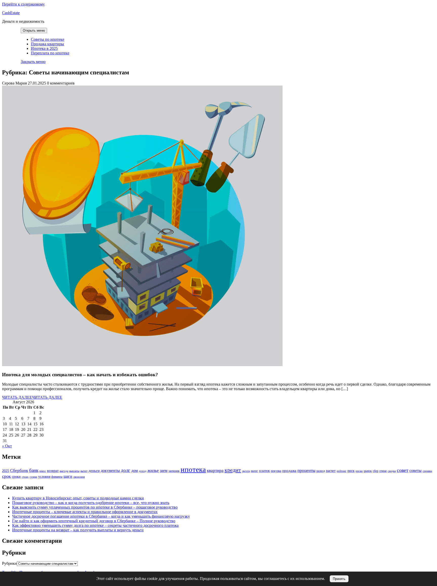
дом (134, 470)
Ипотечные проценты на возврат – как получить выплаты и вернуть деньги (78, 530)
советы (415, 470)
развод (320, 471)
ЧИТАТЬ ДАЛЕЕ (32, 397)
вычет (84, 471)
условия (44, 476)
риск (351, 471)
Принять (339, 579)
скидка (392, 471)
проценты (306, 470)
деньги (94, 471)
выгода (64, 471)
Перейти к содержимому (23, 4)
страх (25, 476)
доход (142, 471)
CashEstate (11, 13)
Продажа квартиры (47, 44)
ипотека (193, 469)
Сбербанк (19, 470)
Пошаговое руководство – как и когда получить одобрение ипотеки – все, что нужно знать (90, 502)
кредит (233, 470)
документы (110, 470)
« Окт (7, 446)
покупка (276, 471)
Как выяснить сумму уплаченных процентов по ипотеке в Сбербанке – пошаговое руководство (95, 507)
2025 (5, 471)
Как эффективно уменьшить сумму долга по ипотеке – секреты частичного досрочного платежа (95, 525)
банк (33, 470)
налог (254, 471)
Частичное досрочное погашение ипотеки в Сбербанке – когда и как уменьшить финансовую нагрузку (101, 516)
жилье (153, 470)
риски (359, 471)
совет (402, 470)
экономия (79, 476)
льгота (246, 471)
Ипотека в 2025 (44, 48)
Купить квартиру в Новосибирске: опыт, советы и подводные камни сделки (78, 498)
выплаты (74, 471)
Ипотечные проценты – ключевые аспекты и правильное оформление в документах (85, 512)
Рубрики (9, 563)
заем (163, 470)
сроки (16, 476)
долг (125, 470)
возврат (53, 471)
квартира (215, 470)
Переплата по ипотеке (50, 53)
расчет (331, 471)
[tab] (34, 30)
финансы (56, 476)
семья (383, 471)
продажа (289, 471)
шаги (67, 476)
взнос (42, 471)
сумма (33, 476)
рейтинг (341, 471)
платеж (264, 471)
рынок (368, 471)
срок (6, 476)
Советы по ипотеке (47, 39)
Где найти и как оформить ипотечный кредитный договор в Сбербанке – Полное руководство (93, 521)
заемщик (174, 471)
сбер (375, 471)
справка (427, 471)
